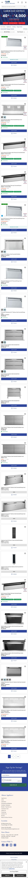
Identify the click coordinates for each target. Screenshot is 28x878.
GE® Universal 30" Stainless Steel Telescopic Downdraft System (13, 152)
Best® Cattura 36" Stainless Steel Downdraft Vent (10, 373)
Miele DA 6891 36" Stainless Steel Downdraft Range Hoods (12, 653)
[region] (14, 869)
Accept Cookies (20, 875)
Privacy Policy (14, 859)
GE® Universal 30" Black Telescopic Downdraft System (11, 593)
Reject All (7, 875)
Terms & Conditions (14, 857)
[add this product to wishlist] (25, 37)
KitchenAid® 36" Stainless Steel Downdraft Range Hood (11, 119)
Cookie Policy (12, 868)
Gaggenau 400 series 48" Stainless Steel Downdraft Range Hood (13, 513)
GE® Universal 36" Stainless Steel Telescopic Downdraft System (13, 84)
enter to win (22, 23)
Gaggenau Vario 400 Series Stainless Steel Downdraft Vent (12, 566)
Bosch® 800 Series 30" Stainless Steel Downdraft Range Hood (12, 218)
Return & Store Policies (6, 817)
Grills (2, 800)
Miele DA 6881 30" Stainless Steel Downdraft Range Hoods (12, 626)
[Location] (18, 2)
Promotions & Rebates (6, 803)
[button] (2, 2)
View (14, 492)
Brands (3, 815)
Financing (3, 812)
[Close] (26, 861)
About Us (3, 810)
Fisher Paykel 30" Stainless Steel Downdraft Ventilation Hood (12, 427)
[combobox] (20, 32)
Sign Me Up (13, 785)
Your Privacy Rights (14, 871)
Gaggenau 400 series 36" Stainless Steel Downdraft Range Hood (13, 487)
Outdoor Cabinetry (5, 805)
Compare (15, 65)
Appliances (9, 26)
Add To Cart (14, 62)
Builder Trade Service (6, 807)
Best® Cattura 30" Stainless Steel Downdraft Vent (10, 344)
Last (18, 756)
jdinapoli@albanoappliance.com (11, 829)
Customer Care (4, 808)
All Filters (8, 31)
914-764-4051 (8, 827)
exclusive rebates (13, 23)
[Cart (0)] (25, 2)
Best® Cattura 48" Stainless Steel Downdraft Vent (10, 400)
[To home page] (10, 2)
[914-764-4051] (22, 2)
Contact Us (4, 814)
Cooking (13, 26)
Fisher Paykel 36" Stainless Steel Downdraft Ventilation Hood (12, 456)
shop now (5, 23)
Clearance (3, 801)
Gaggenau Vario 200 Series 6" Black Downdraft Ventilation (12, 540)
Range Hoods (19, 26)
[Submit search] (24, 6)
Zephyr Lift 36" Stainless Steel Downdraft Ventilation (10, 254)
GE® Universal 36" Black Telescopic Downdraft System (11, 185)
